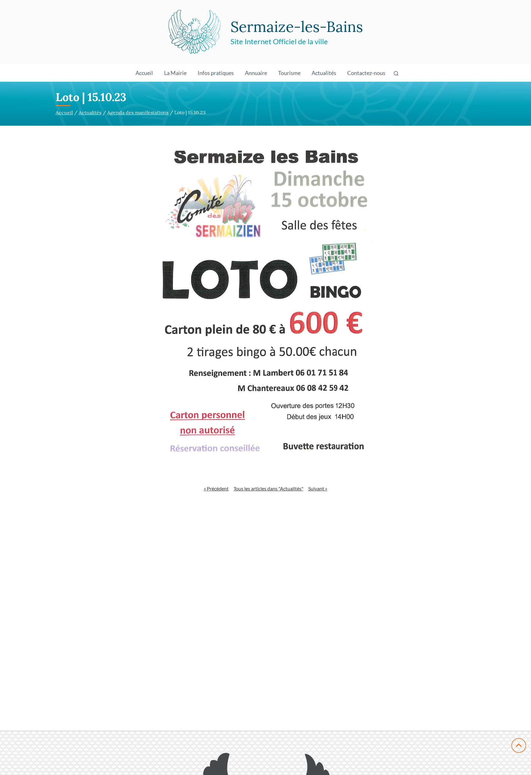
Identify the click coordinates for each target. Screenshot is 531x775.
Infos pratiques (216, 72)
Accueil (144, 72)
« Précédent (216, 488)
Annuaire (256, 72)
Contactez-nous (366, 72)
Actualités (324, 72)
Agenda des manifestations (137, 112)
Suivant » (317, 488)
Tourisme (289, 72)
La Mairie (175, 72)
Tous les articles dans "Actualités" (268, 488)
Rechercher (397, 81)
